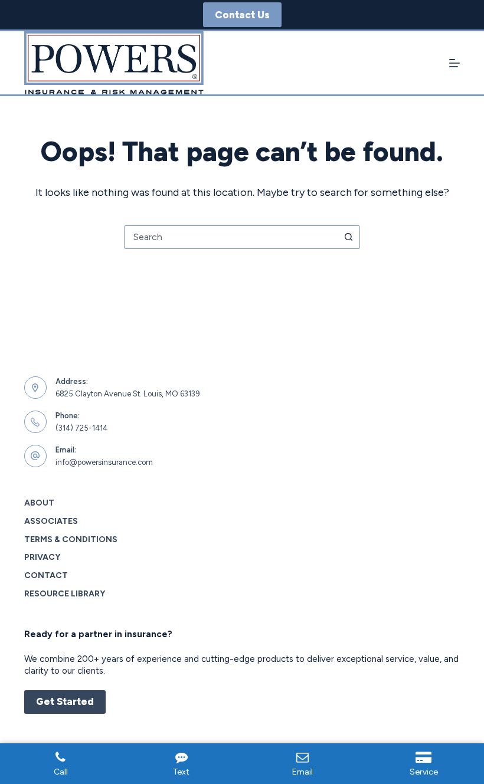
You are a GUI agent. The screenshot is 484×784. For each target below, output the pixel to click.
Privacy (42, 557)
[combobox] (231, 237)
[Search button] (348, 237)
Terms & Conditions (70, 539)
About (39, 503)
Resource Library (64, 594)
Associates (51, 521)
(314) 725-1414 (81, 428)
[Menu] (454, 63)
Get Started (65, 701)
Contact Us (242, 15)
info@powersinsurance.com (104, 462)
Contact (46, 575)
